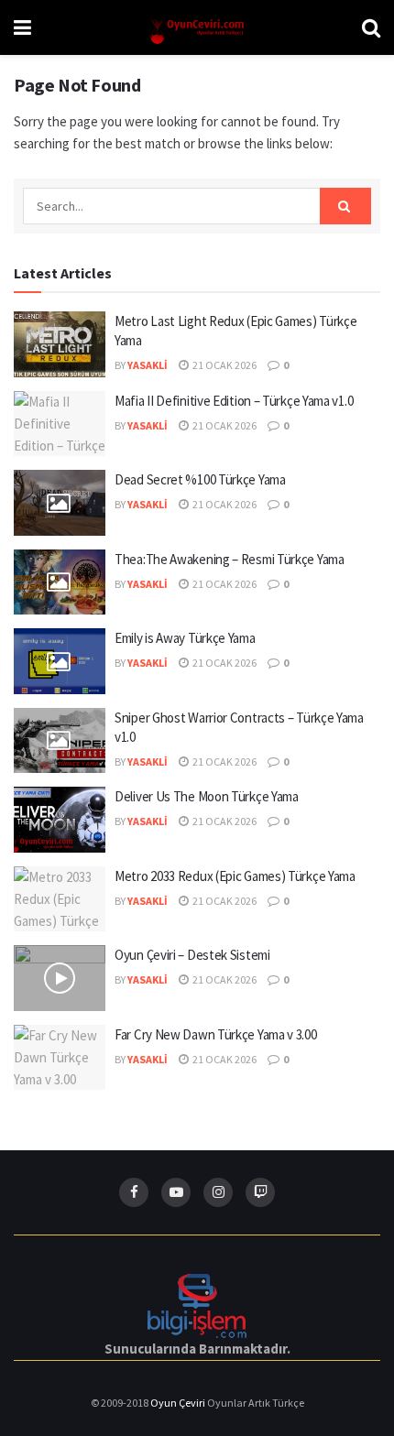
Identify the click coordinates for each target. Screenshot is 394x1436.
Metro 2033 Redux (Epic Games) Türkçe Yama (235, 876)
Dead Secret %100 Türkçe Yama (200, 479)
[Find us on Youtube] (176, 1192)
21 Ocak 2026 (224, 365)
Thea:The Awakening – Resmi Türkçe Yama (230, 559)
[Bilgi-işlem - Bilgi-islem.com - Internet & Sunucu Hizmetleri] (197, 1304)
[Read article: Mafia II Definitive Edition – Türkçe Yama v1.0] (59, 424)
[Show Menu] (22, 27)
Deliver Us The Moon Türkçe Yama (207, 796)
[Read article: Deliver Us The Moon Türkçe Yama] (59, 820)
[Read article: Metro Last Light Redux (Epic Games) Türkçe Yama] (59, 344)
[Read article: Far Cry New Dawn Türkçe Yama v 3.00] (59, 1058)
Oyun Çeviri (178, 1402)
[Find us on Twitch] (260, 1192)
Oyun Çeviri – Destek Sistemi (192, 954)
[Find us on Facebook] (133, 1192)
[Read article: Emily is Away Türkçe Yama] (59, 661)
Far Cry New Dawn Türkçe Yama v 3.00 (216, 1034)
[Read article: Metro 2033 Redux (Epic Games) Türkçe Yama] (59, 899)
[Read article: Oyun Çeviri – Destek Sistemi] (59, 978)
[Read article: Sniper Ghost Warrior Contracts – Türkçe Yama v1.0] (59, 741)
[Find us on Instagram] (218, 1192)
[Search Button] (371, 27)
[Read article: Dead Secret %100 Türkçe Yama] (59, 503)
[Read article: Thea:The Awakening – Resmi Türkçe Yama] (59, 582)
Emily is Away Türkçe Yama (185, 638)
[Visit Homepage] (197, 28)
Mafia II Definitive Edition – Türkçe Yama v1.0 (234, 400)
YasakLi (147, 365)
